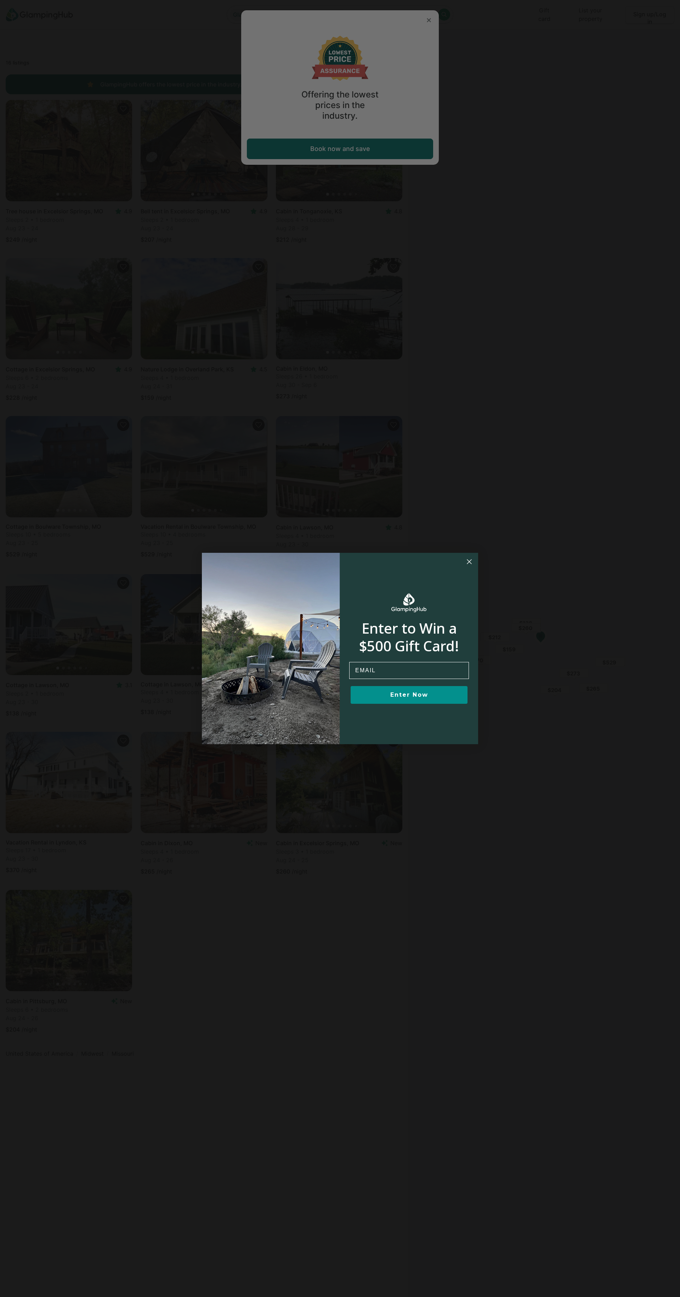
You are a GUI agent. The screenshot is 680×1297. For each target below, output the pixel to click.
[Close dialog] (469, 561)
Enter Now (409, 694)
